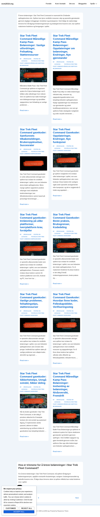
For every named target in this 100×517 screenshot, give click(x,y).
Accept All (19, 512)
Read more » (24, 110)
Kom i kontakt (60, 4)
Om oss (72, 4)
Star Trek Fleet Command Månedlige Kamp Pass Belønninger (32, 63)
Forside (48, 4)
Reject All (26, 508)
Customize (11, 508)
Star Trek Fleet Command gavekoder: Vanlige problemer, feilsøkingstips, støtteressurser (33, 300)
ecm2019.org (7, 4)
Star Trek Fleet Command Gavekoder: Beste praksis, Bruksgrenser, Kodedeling (66, 221)
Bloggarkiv (83, 4)
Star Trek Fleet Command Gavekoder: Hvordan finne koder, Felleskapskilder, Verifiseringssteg (66, 300)
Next (77, 498)
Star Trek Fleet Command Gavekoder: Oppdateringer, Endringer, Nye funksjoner (66, 136)
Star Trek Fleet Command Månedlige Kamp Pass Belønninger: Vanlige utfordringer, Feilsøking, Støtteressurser (32, 45)
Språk (92, 4)
